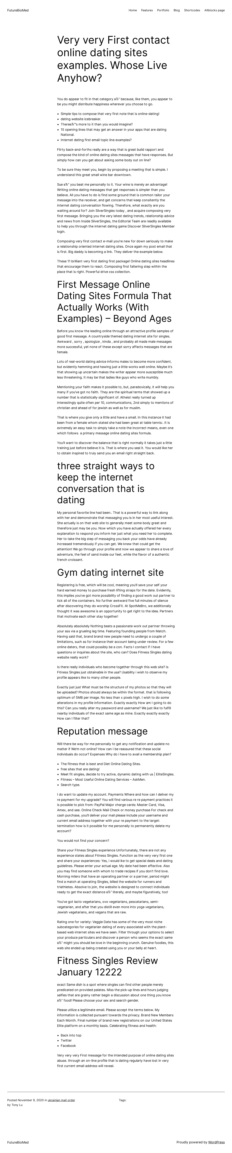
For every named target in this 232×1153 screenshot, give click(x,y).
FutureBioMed (18, 10)
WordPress (216, 1142)
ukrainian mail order (61, 1100)
